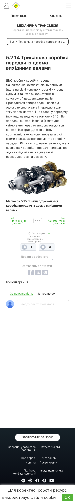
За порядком (46, 293)
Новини (31, 462)
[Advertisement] (37, 378)
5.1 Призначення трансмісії (18, 220)
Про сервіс (28, 457)
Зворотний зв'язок (37, 437)
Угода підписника (51, 470)
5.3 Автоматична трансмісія (56, 220)
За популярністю (21, 293)
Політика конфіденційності (24, 472)
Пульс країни (48, 462)
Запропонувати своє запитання (22, 448)
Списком (56, 15)
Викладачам (48, 457)
